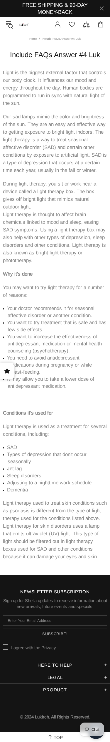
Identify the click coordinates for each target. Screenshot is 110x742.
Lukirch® (24, 24)
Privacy (48, 647)
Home (33, 38)
